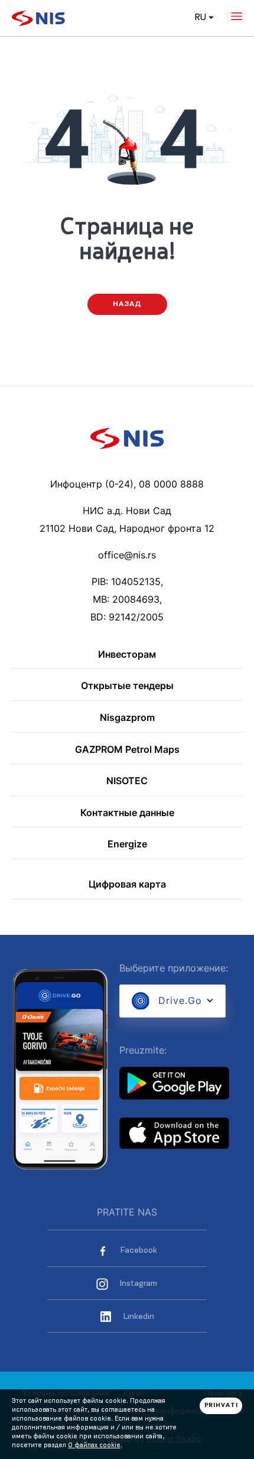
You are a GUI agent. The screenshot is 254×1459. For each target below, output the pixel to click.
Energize (127, 844)
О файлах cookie (94, 1445)
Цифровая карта (127, 884)
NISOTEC (127, 781)
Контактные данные (127, 813)
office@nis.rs (127, 555)
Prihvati (221, 1405)
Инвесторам (127, 654)
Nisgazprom (127, 718)
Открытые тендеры (127, 686)
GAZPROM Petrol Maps (127, 750)
